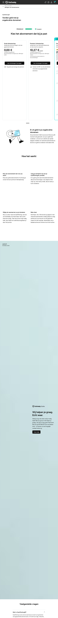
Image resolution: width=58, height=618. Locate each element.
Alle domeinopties (8, 5)
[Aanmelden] (51, 2)
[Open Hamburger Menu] (2, 2)
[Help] (48, 2)
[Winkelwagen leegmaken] (54, 2)
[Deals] (45, 2)
